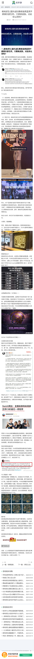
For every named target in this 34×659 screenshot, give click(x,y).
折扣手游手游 (13, 654)
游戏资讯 (7, 7)
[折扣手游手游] (4, 655)
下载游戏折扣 (26, 655)
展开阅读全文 (5, 546)
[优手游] (17, 4)
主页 (2, 7)
